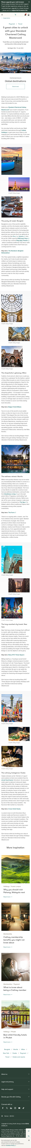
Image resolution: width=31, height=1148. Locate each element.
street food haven (7, 780)
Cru (14, 236)
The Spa (22, 502)
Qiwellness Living (10, 494)
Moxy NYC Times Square (16, 655)
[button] (29, 1140)
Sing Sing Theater (22, 240)
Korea (6, 1116)
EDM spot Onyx (23, 238)
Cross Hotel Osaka (14, 809)
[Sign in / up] (29, 15)
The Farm (11, 512)
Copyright (4, 1123)
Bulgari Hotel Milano (14, 407)
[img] (29, 2)
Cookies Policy (10, 1145)
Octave (21, 236)
